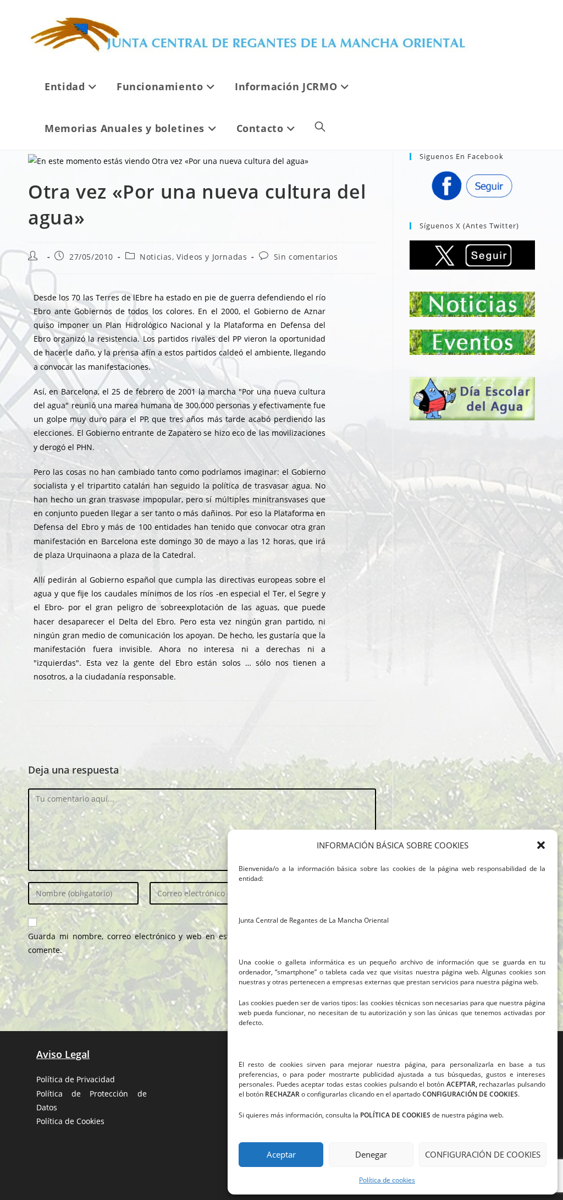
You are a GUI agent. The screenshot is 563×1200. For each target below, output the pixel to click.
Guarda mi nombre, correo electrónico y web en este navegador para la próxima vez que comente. (202, 943)
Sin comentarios (306, 256)
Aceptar (281, 1154)
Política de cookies (387, 1180)
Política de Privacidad (75, 1079)
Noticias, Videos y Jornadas (193, 256)
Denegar (371, 1154)
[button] (541, 845)
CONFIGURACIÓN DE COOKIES (482, 1154)
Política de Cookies (70, 1121)
